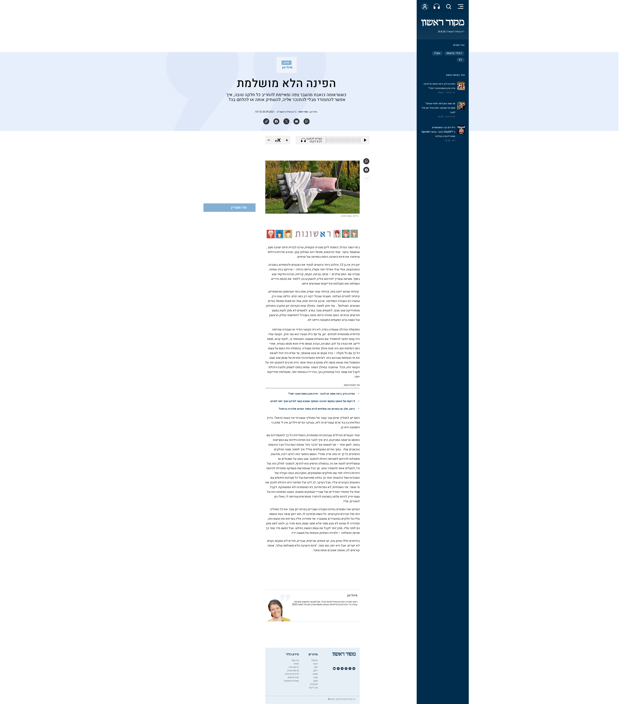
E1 (460, 60)
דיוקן (315, 670)
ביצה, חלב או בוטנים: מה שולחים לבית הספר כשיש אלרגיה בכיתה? (317, 409)
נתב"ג (437, 53)
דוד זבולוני (450, 92)
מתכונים (314, 684)
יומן (316, 667)
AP (453, 140)
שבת (315, 677)
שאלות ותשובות (291, 681)
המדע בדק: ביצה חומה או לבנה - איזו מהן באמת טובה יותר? (321, 394)
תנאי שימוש (293, 677)
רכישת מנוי (294, 667)
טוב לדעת (313, 687)
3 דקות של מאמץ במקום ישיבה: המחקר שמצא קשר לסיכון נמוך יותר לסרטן (313, 401)
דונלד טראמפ (454, 53)
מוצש (315, 674)
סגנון (287, 63)
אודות (296, 663)
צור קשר (295, 660)
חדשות (314, 660)
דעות (315, 663)
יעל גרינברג (450, 116)
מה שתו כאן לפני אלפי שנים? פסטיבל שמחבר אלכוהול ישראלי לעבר (438, 108)
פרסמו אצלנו (293, 670)
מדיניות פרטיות (292, 674)
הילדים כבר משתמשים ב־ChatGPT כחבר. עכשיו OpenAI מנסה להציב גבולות (438, 132)
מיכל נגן (287, 67)
